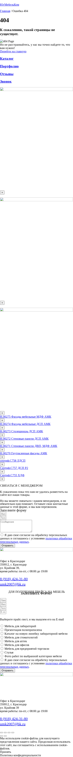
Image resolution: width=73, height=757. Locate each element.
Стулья (8, 652)
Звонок (6, 81)
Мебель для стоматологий (21, 637)
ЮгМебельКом (9, 4)
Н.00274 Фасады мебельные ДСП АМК (25, 424)
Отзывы (6, 74)
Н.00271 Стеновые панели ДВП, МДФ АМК (28, 446)
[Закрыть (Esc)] (12, 732)
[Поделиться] (8, 732)
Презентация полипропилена (23, 629)
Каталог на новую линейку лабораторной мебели (36, 633)
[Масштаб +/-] (1, 732)
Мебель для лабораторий (20, 626)
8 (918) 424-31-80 (14, 579)
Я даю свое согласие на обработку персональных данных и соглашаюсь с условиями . (36, 538)
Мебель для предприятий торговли (26, 648)
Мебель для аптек (15, 641)
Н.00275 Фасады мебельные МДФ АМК (25, 416)
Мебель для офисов (16, 645)
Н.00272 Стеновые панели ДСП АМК (24, 438)
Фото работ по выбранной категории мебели (33, 656)
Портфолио (9, 66)
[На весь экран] (5, 732)
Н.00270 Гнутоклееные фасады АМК (23, 453)
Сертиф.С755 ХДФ (12, 475)
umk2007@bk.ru (12, 584)
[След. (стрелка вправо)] (5, 736)
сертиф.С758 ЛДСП (12, 460)
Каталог (7, 58)
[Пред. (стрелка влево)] (1, 736)
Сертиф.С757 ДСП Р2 (14, 468)
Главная (5, 11)
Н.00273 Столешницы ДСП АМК (21, 431)
